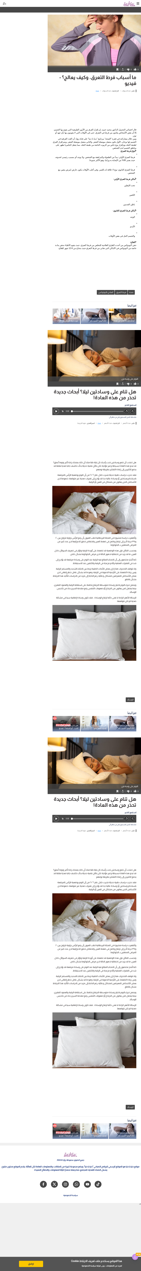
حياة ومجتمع (83, 10)
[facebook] (43, 1184)
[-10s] (126, 411)
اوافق (31, 1263)
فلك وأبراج (32, 10)
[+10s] (133, 411)
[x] (54, 1184)
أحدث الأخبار (125, 10)
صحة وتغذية (112, 10)
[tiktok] (98, 1184)
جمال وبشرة (56, 10)
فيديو (9, 10)
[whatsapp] (76, 1184)
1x (62, 411)
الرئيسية (137, 10)
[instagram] (65, 1184)
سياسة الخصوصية (89, 1266)
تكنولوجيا (43, 10)
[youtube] (87, 1184)
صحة (97, 91)
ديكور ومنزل (69, 10)
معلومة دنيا (19, 10)
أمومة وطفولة (97, 10)
